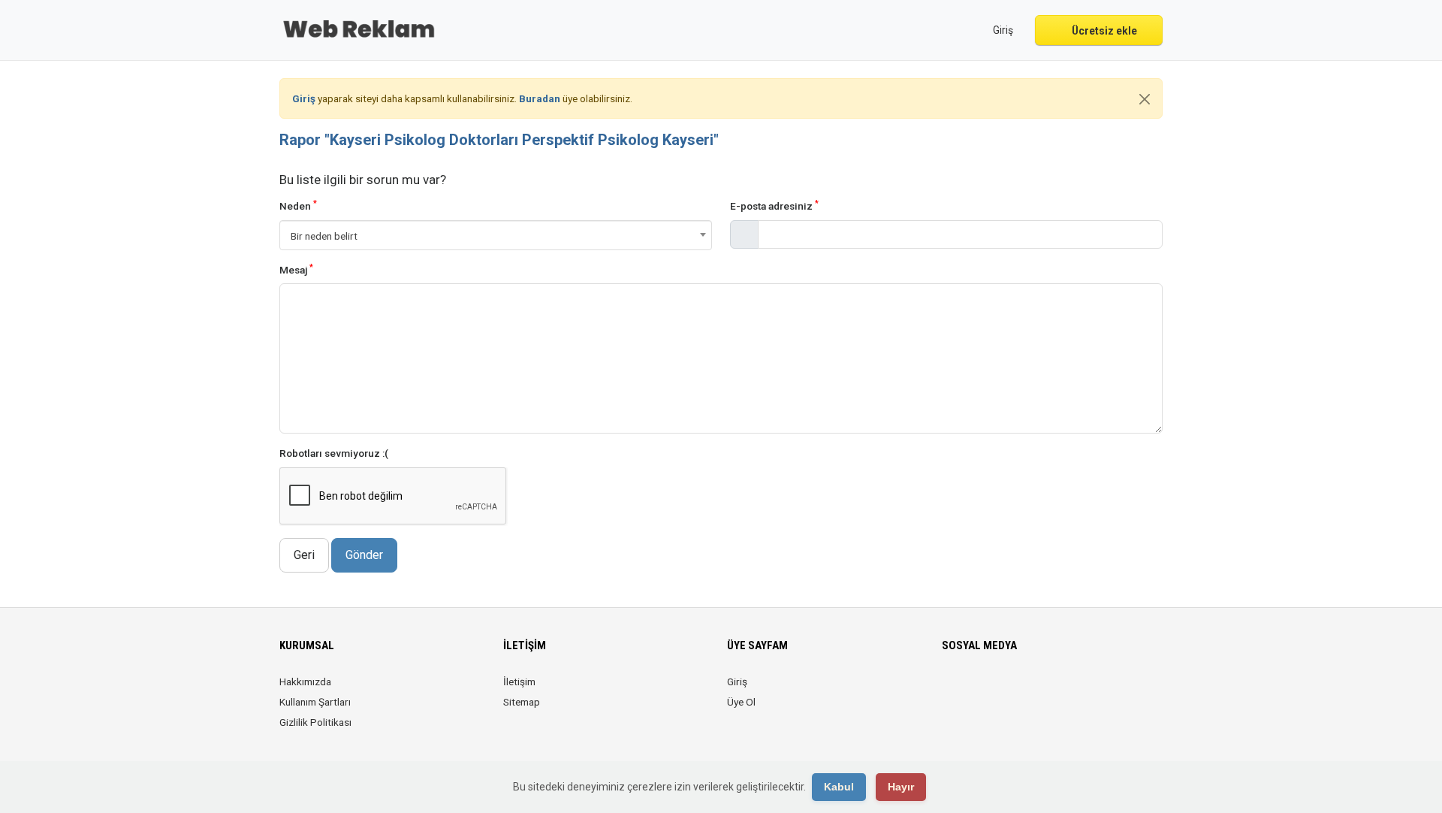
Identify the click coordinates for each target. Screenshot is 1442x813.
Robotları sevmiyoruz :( (333, 453)
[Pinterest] (1014, 691)
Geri (304, 555)
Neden (298, 205)
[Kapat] (1144, 99)
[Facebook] (951, 691)
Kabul (839, 787)
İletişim (519, 681)
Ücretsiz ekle (1103, 31)
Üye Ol (741, 702)
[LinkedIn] (993, 691)
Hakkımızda (305, 681)
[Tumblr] (1056, 691)
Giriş (737, 681)
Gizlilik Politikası (315, 722)
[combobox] (495, 235)
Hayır (901, 787)
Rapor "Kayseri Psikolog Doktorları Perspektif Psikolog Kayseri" (499, 140)
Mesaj (296, 269)
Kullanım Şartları (315, 702)
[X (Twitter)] (972, 691)
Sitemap (521, 702)
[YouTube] (1035, 691)
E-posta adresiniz (774, 205)
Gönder (364, 555)
